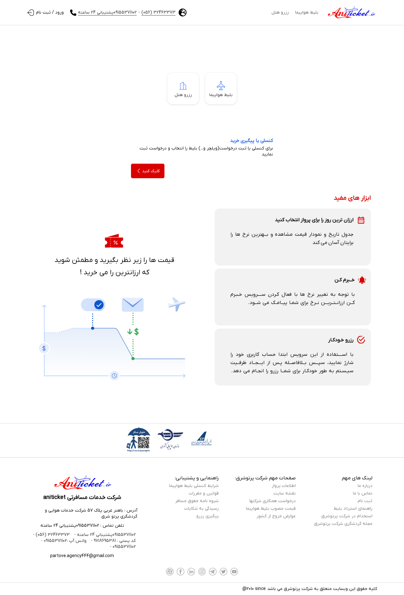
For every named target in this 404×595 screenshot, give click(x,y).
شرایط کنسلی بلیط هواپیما (194, 486)
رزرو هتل (280, 12)
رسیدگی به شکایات (201, 509)
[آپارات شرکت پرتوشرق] (170, 571)
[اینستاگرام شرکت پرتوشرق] (202, 571)
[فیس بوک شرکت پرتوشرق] (180, 571)
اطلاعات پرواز (284, 486)
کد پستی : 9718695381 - (113, 541)
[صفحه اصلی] (351, 13)
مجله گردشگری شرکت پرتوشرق (343, 524)
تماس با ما (362, 493)
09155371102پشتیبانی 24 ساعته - (104, 535)
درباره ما (365, 486)
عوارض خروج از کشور (276, 516)
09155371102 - (123, 547)
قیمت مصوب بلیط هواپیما (271, 509)
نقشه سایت (284, 493)
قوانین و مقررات (204, 493)
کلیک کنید (151, 171)
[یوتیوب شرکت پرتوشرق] (234, 571)
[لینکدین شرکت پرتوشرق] (191, 571)
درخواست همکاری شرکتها (272, 501)
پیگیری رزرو (207, 516)
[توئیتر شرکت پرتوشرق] (223, 571)
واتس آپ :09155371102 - (63, 541)
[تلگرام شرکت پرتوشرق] (213, 571)
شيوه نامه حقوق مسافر (197, 501)
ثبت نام (365, 501)
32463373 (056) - (51, 535)
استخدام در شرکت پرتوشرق (346, 516)
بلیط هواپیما (306, 12)
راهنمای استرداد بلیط (353, 509)
